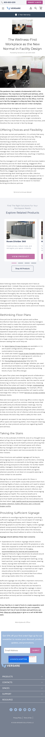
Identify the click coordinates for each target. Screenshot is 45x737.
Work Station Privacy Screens (16, 346)
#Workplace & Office (22, 622)
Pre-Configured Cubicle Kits (15, 361)
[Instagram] (24, 709)
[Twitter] (26, 631)
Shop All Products (22, 269)
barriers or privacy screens (34, 393)
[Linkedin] (33, 709)
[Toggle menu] (3, 9)
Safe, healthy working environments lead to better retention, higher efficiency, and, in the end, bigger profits (21, 503)
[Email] (18, 631)
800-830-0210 (9, 2)
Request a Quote (34, 2)
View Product (20, 256)
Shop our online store (12, 612)
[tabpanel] (20, 240)
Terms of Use (28, 718)
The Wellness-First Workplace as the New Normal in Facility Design (22, 44)
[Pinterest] (30, 631)
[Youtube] (29, 709)
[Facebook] (15, 631)
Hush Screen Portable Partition (31, 353)
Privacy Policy (17, 718)
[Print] (22, 631)
